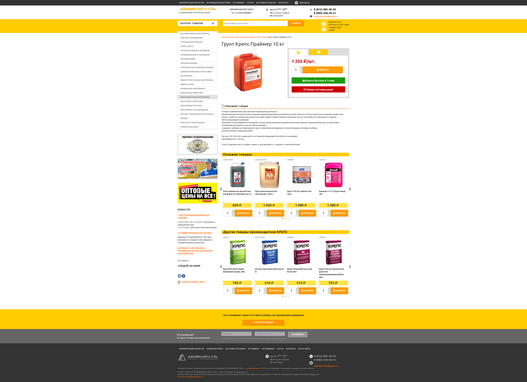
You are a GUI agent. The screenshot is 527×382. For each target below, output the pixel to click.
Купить (324, 69)
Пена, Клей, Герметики (191, 101)
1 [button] (282, 218)
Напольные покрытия (191, 93)
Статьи (250, 3)
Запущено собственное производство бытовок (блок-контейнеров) (195, 251)
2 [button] (285, 218)
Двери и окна (187, 84)
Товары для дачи (189, 127)
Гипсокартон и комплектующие (197, 67)
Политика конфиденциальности (275, 338)
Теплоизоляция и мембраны (195, 50)
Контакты (283, 3)
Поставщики (268, 349)
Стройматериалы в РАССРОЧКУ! (195, 233)
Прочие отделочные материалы (197, 114)
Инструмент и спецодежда (194, 110)
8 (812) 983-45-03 (325, 11)
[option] (247, 72)
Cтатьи (280, 349)
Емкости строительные (192, 122)
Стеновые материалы (191, 42)
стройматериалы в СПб (254, 368)
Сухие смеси (186, 46)
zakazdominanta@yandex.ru (326, 16)
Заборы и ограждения (191, 38)
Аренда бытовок (214, 349)
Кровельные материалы (192, 88)
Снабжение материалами (194, 12)
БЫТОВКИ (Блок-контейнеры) (194, 33)
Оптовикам (238, 3)
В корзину (244, 213)
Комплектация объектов (191, 3)
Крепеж (184, 118)
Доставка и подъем (266, 3)
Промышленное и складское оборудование (195, 57)
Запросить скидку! (263, 322)
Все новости (183, 260)
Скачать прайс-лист (193, 282)
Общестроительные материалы (196, 80)
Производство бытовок (218, 3)
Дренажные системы (191, 105)
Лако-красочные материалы (195, 97)
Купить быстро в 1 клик (319, 80)
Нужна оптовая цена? (319, 89)
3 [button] (288, 218)
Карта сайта (304, 349)
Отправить (298, 334)
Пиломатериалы (189, 63)
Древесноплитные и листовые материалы (196, 74)
